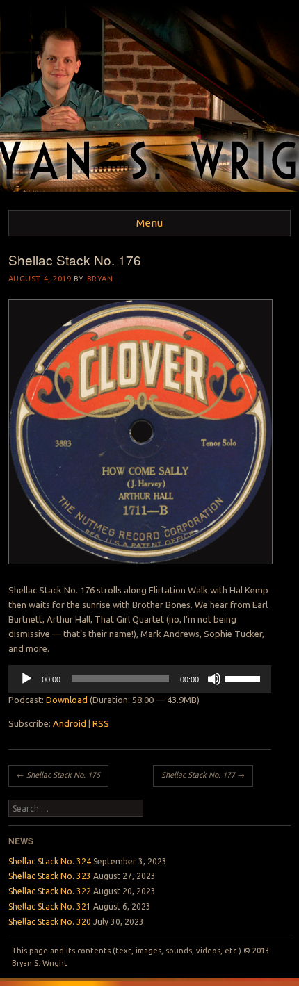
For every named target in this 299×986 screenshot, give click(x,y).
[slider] (244, 677)
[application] (139, 679)
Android (69, 723)
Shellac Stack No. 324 (49, 861)
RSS (100, 723)
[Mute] (214, 679)
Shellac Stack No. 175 (58, 775)
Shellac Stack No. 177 (203, 775)
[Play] (26, 679)
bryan (100, 278)
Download (67, 700)
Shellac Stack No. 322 (49, 891)
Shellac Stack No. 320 (49, 921)
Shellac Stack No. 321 (49, 906)
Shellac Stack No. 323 (49, 875)
